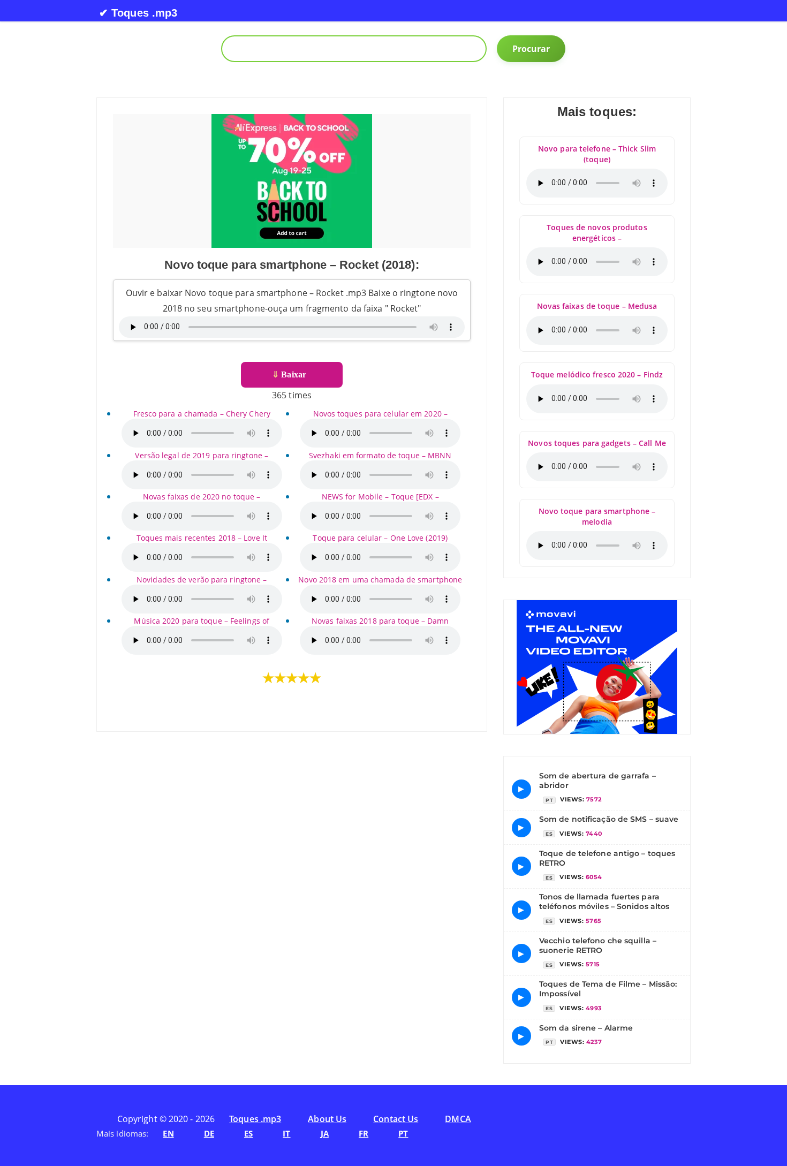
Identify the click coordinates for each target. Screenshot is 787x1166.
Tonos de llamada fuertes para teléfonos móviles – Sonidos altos (604, 901)
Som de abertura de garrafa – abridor (597, 780)
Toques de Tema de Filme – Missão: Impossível (608, 988)
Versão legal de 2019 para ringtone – (201, 455)
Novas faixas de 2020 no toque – (201, 496)
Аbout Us (327, 1119)
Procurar (531, 49)
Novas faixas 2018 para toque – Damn (380, 621)
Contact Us (395, 1119)
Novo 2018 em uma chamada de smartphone (380, 579)
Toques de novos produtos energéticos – (597, 232)
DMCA (458, 1119)
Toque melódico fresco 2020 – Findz (597, 374)
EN (168, 1133)
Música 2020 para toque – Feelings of (201, 621)
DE (209, 1133)
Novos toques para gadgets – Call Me (597, 443)
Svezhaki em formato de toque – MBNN (380, 455)
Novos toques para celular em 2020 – (380, 413)
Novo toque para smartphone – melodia (597, 516)
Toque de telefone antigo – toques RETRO (607, 858)
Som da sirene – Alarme (586, 1028)
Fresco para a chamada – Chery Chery (202, 413)
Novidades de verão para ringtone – (202, 579)
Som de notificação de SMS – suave (608, 819)
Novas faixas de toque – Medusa (597, 306)
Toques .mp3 (255, 1119)
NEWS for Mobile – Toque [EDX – (380, 496)
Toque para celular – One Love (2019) (380, 538)
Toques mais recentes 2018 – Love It (202, 538)
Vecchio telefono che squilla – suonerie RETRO (597, 945)
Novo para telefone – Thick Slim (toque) (597, 153)
